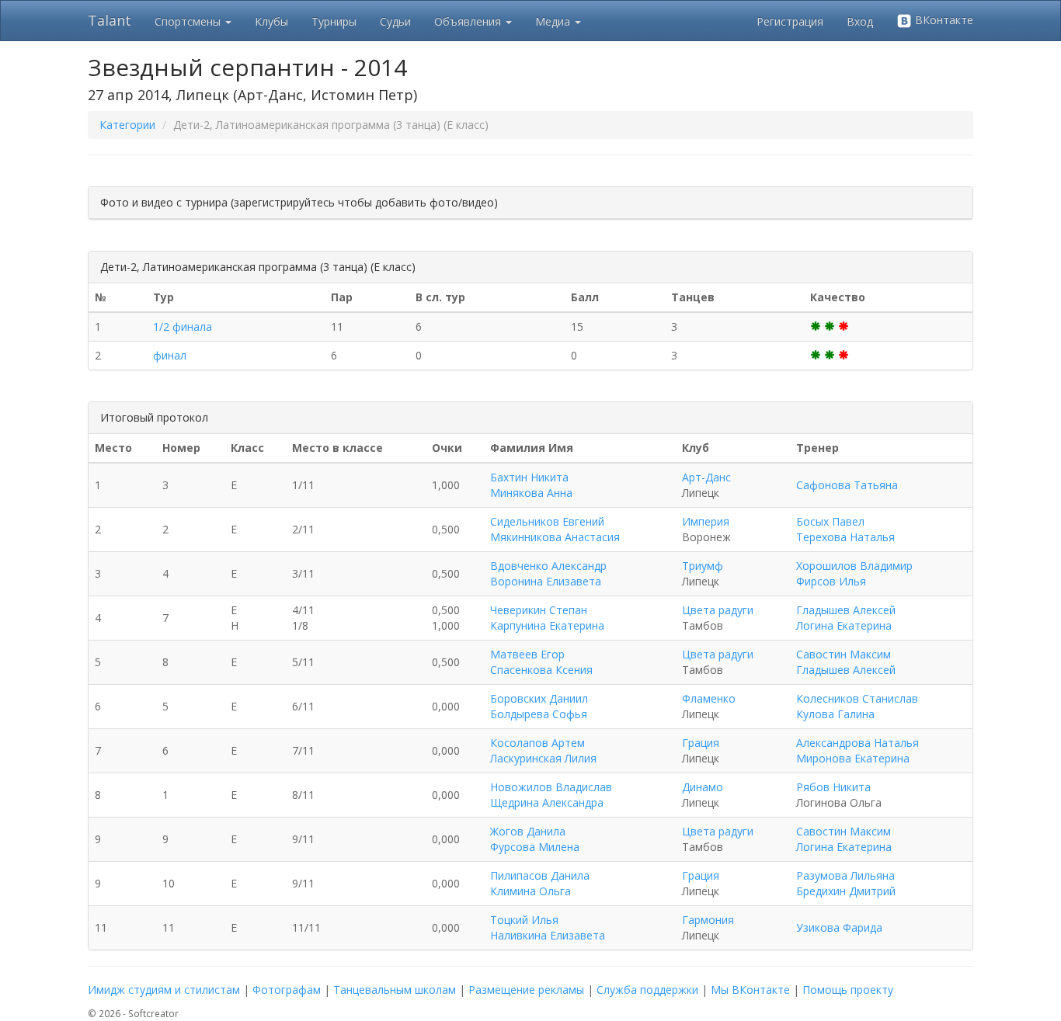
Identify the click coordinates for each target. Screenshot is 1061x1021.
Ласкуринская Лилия (543, 758)
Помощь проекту (847, 989)
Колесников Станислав (857, 698)
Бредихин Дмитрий (846, 891)
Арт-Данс (706, 477)
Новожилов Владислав (551, 787)
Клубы (271, 21)
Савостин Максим (843, 654)
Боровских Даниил (539, 698)
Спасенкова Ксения (541, 669)
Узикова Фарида (839, 927)
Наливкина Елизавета (547, 935)
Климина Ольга (530, 891)
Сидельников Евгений (547, 521)
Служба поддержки (647, 989)
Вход (860, 21)
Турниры (334, 21)
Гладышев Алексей (846, 610)
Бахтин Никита (529, 477)
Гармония (708, 919)
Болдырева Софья (538, 714)
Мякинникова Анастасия (555, 537)
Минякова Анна (531, 492)
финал (169, 355)
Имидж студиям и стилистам (164, 989)
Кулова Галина (835, 714)
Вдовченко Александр (548, 565)
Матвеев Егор (527, 654)
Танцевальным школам (394, 989)
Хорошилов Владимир (854, 565)
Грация (700, 742)
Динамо (702, 787)
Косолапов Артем (537, 742)
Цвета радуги (717, 610)
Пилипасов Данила (540, 875)
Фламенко (709, 698)
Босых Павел (830, 521)
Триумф (702, 565)
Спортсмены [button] (189, 21)
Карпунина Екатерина (547, 625)
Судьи (395, 21)
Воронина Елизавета (545, 581)
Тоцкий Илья (524, 919)
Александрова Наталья (857, 742)
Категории (127, 124)
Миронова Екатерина (853, 758)
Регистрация (790, 21)
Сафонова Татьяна (847, 485)
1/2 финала (182, 326)
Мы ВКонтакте (750, 989)
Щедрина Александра (547, 802)
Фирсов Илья (831, 581)
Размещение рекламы (526, 989)
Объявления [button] (469, 21)
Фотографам (286, 989)
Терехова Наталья (845, 537)
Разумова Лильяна (845, 875)
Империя (705, 521)
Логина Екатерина (844, 625)
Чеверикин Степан (538, 610)
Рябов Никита (833, 787)
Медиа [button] (554, 21)
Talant (109, 20)
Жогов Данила (527, 831)
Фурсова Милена (534, 846)
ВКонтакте (942, 19)
